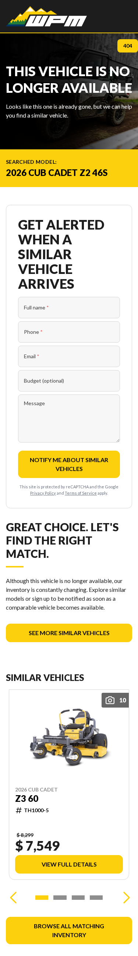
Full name (36, 307)
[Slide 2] (59, 897)
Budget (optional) (44, 380)
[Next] (124, 897)
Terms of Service (81, 493)
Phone (33, 332)
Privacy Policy (43, 493)
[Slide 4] (96, 897)
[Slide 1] (41, 897)
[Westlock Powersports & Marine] (46, 16)
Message (34, 403)
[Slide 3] (78, 897)
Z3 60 (26, 798)
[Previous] (13, 897)
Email (31, 356)
